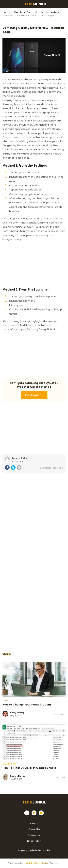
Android (32, 12)
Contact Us (34, 829)
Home (6, 12)
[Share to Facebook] (7, 468)
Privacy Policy (34, 841)
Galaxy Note (49, 12)
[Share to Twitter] (13, 468)
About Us (34, 823)
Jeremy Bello (19, 458)
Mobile (18, 12)
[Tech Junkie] (35, 4)
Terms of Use (34, 835)
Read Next (32, 395)
